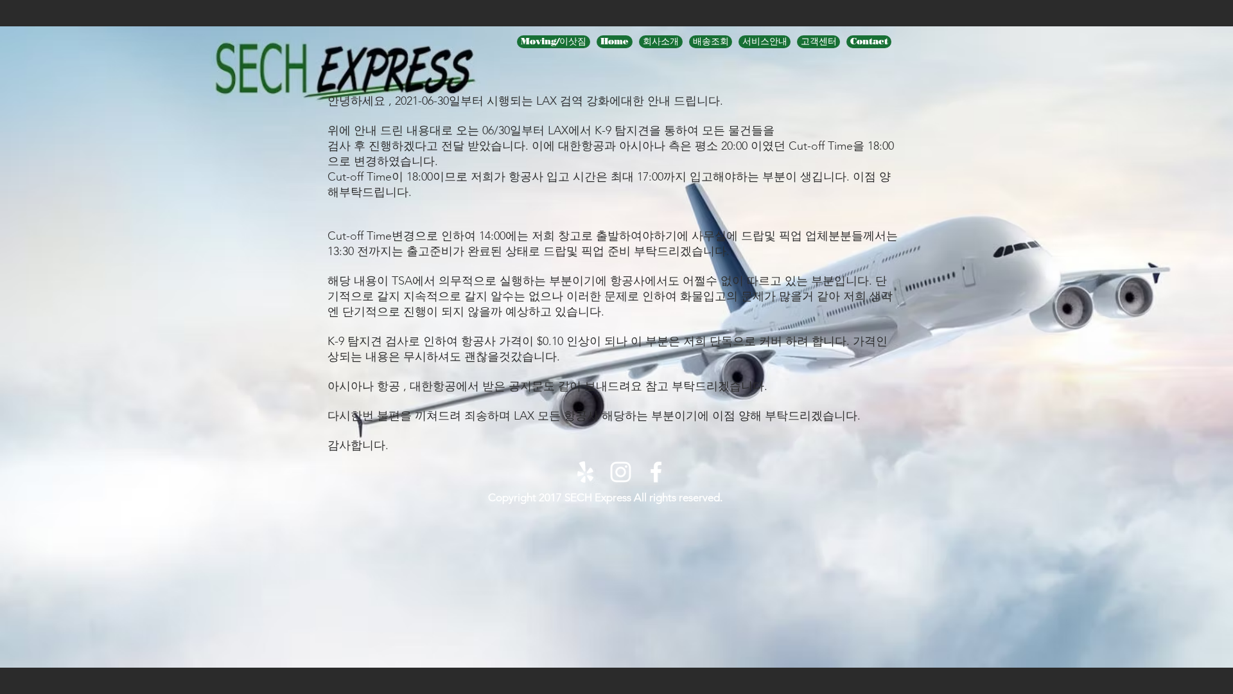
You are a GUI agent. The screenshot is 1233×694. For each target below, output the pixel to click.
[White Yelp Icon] (585, 472)
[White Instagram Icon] (620, 472)
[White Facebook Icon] (656, 472)
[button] (765, 41)
